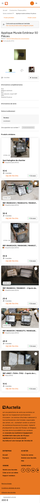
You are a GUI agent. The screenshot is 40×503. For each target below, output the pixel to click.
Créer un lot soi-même (10, 472)
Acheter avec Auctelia (28, 458)
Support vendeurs (9, 475)
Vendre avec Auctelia (10, 469)
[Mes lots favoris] (28, 3)
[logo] (6, 3)
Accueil (5, 10)
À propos (6, 458)
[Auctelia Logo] (20, 407)
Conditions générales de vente (10, 488)
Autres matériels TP (8, 13)
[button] (2, 3)
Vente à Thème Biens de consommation (17, 38)
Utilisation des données (8, 492)
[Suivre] (35, 140)
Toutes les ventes (27, 455)
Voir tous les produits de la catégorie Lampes (19, 25)
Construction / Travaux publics (17, 10)
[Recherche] (23, 3)
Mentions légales (6, 483)
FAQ (22, 461)
